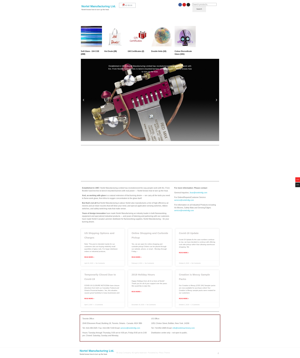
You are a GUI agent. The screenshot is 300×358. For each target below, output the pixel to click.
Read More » (89, 257)
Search (199, 9)
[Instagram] (188, 4)
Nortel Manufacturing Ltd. (98, 6)
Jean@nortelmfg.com (198, 193)
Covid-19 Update (189, 233)
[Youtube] (184, 4)
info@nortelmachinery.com (183, 328)
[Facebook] (180, 4)
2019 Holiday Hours (143, 274)
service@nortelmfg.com (184, 200)
